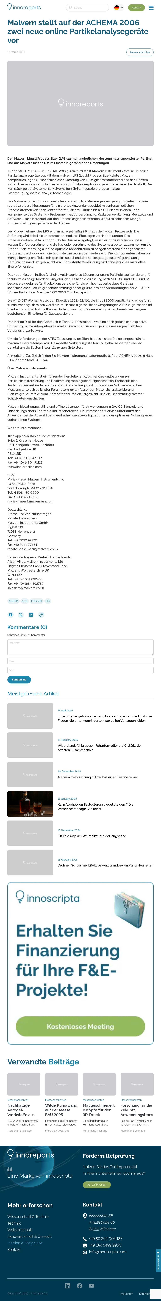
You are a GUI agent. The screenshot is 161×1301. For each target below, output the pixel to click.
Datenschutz (146, 1293)
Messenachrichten (140, 52)
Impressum (126, 1293)
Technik (14, 1223)
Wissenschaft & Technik (28, 1216)
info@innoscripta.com (108, 1252)
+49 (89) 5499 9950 (105, 1245)
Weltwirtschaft (20, 1230)
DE (121, 7)
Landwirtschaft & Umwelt (29, 1236)
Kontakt (136, 7)
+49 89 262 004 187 (105, 1238)
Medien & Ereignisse (24, 1243)
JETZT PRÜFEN (97, 1184)
